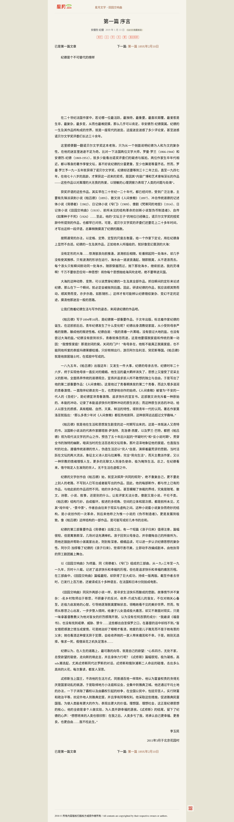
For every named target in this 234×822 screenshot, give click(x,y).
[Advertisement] (117, 88)
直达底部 (134, 37)
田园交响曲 (115, 7)
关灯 (100, 37)
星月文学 (71, 6)
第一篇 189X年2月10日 (143, 46)
